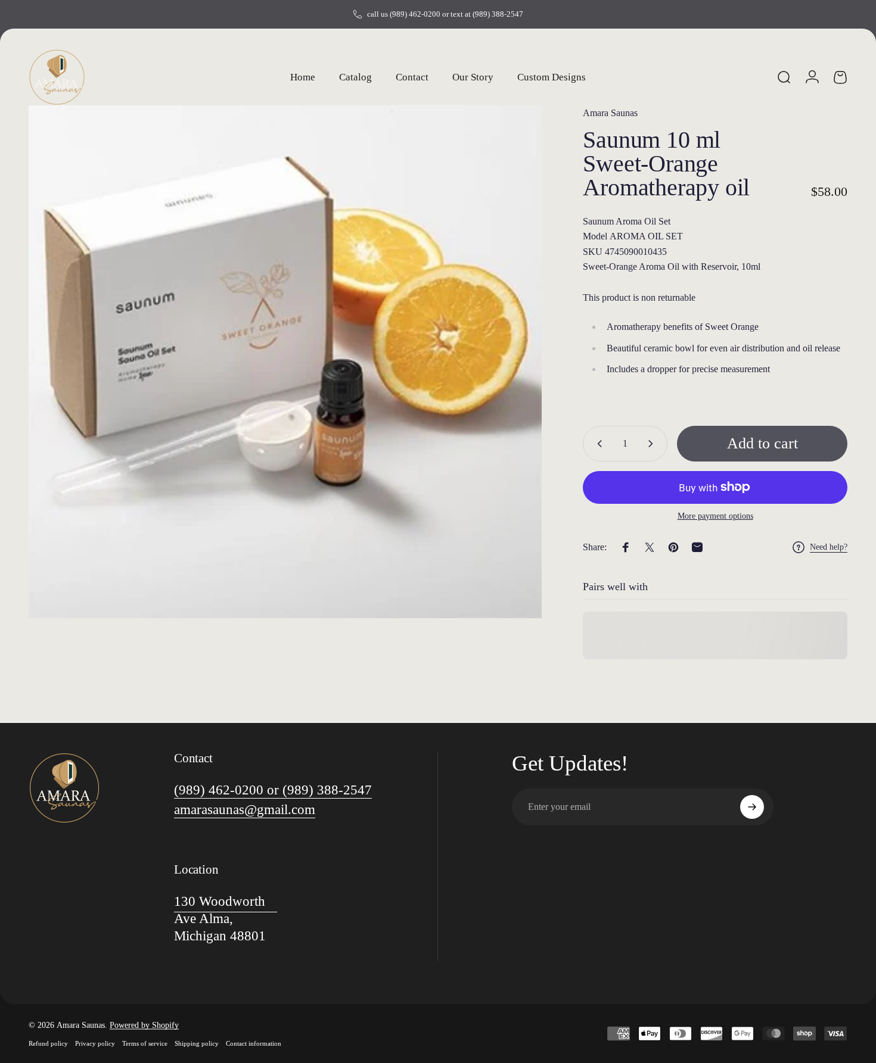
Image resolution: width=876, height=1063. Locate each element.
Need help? (828, 547)
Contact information (253, 1043)
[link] (273, 790)
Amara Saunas (610, 113)
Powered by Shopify (144, 1025)
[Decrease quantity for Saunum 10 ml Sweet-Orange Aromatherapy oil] (597, 443)
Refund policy (48, 1043)
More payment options (715, 516)
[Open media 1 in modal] (285, 361)
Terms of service (144, 1043)
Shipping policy (197, 1043)
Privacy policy (95, 1043)
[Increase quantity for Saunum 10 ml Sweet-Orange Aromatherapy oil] (653, 443)
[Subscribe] (752, 807)
